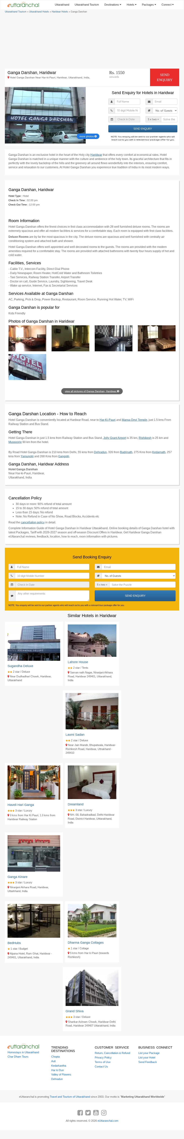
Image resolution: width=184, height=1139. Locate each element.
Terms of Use (103, 1062)
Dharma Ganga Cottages (86, 942)
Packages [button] (148, 4)
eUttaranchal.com (108, 1120)
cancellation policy (33, 522)
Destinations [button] (112, 4)
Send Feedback (147, 1062)
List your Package (149, 1053)
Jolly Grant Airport (114, 437)
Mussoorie (15, 442)
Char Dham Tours (18, 1056)
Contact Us (101, 1066)
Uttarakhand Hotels (39, 11)
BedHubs (14, 943)
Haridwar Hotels (60, 11)
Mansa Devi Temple (134, 419)
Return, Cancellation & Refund (112, 1053)
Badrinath (126, 452)
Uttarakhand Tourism (87, 4)
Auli (53, 1061)
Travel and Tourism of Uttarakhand (70, 1096)
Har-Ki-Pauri (108, 419)
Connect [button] (167, 4)
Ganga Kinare (17, 877)
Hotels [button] (131, 4)
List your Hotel (146, 1057)
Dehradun (100, 452)
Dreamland (76, 804)
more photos (87, 136)
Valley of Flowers (61, 1074)
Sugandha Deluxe (20, 666)
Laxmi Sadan (75, 734)
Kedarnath (158, 452)
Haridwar (96, 154)
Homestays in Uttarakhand (23, 1052)
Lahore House (78, 662)
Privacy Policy (103, 1057)
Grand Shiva (75, 1011)
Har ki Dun (57, 1070)
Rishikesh (145, 437)
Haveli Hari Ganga (21, 805)
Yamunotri (27, 456)
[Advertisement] (92, 40)
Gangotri (63, 456)
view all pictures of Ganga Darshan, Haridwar (91, 391)
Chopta (55, 1056)
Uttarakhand (62, 4)
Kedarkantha (58, 1065)
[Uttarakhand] (22, 4)
